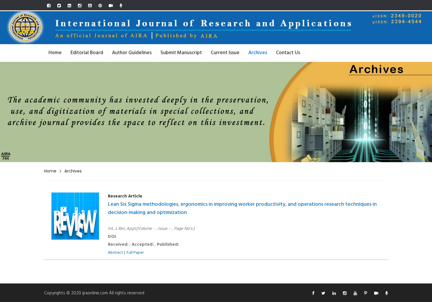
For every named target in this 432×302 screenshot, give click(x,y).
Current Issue (225, 53)
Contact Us (288, 53)
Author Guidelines (132, 53)
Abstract (115, 252)
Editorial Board (87, 53)
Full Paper (135, 252)
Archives (257, 53)
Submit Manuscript (181, 53)
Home (55, 53)
